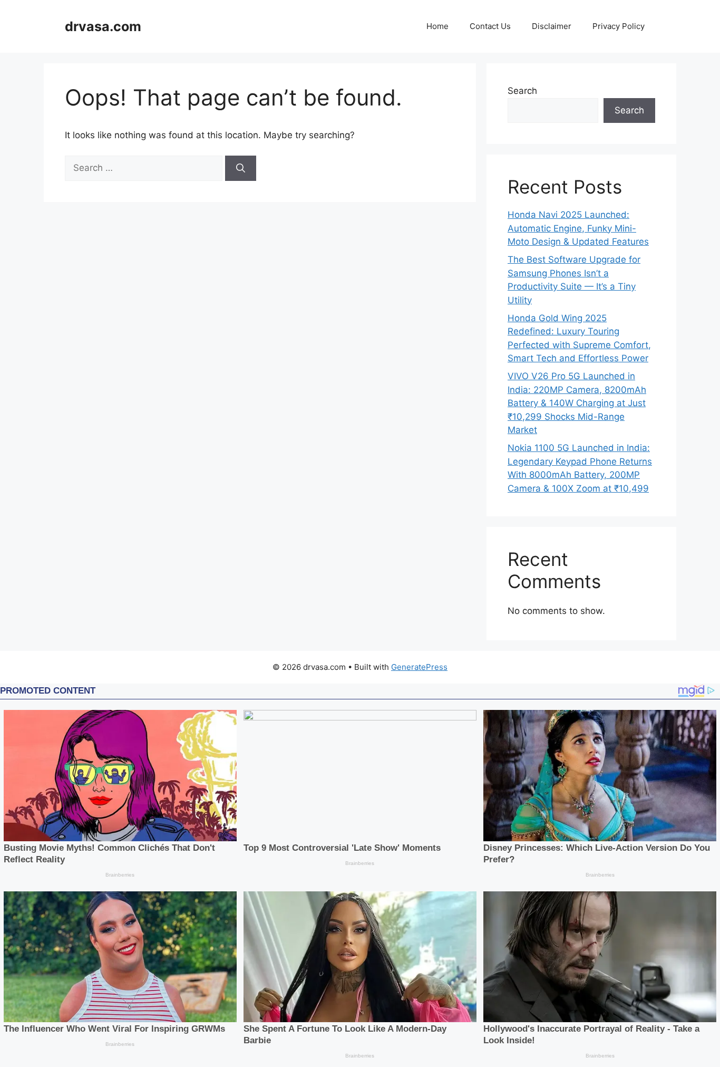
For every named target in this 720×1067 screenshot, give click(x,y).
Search (522, 90)
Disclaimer (551, 26)
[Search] (240, 168)
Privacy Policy (618, 26)
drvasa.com (103, 26)
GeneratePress (419, 667)
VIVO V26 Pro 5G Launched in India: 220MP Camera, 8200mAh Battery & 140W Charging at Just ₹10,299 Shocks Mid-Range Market (577, 403)
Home (437, 26)
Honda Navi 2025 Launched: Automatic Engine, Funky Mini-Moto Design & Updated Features (578, 228)
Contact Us (490, 26)
